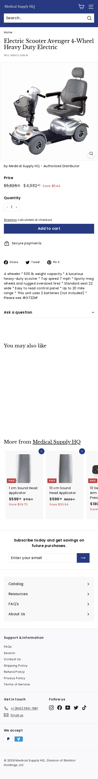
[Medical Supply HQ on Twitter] (76, 707)
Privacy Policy (14, 678)
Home (8, 32)
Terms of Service (17, 684)
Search (9, 653)
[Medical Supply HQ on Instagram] (51, 707)
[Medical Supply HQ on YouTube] (67, 707)
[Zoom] (91, 153)
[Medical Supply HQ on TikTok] (84, 707)
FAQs (8, 646)
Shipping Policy (15, 665)
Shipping (10, 220)
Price (8, 177)
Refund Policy (14, 672)
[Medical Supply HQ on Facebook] (59, 707)
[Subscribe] (83, 558)
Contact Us (12, 659)
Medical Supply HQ (57, 442)
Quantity (12, 197)
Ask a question (18, 312)
